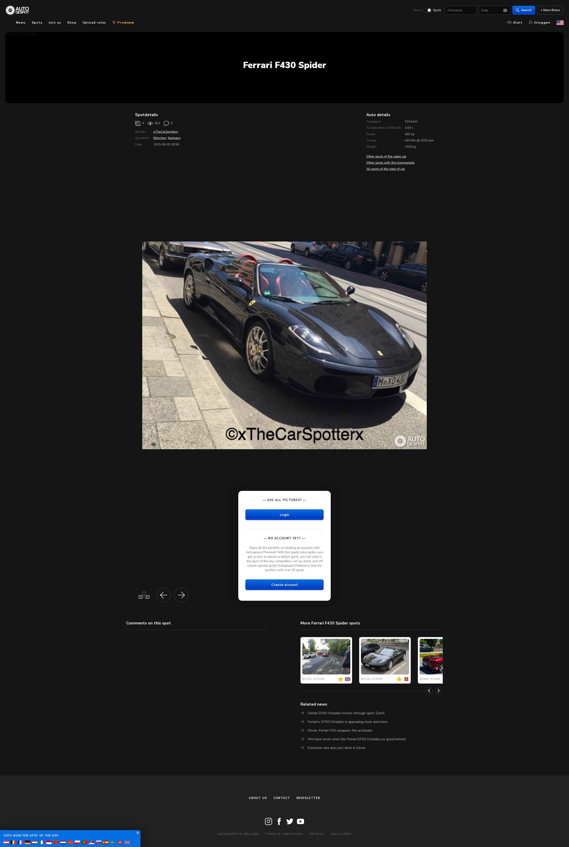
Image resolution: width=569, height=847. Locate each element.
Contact (281, 798)
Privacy (317, 834)
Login (284, 514)
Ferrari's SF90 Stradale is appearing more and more (348, 721)
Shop (71, 22)
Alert (518, 22)
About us (258, 798)
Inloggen (542, 22)
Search (526, 10)
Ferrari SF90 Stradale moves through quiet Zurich (346, 713)
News (417, 10)
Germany (174, 138)
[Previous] (429, 690)
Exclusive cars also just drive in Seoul (336, 747)
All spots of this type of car (385, 169)
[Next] (438, 690)
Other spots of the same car (386, 156)
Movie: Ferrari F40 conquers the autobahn (340, 730)
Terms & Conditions (283, 834)
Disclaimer (341, 834)
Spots (437, 10)
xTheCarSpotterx (165, 132)
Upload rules (94, 22)
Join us (55, 22)
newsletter (308, 798)
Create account (284, 584)
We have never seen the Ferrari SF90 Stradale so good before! (357, 739)
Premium (125, 22)
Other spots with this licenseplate (390, 163)
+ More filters (550, 10)
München (159, 138)
